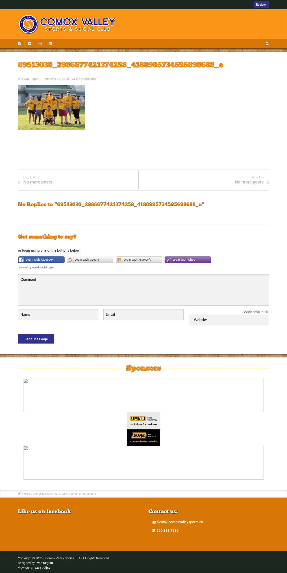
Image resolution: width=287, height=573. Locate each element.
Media (27, 493)
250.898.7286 (167, 530)
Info (247, 8)
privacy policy (40, 567)
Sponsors (228, 8)
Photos (206, 8)
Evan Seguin (30, 79)
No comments (86, 79)
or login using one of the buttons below (49, 250)
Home (166, 8)
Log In (263, 8)
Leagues (185, 8)
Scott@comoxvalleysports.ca (179, 521)
